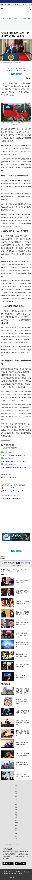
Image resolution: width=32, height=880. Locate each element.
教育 (16, 830)
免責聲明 (18, 872)
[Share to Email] (21, 74)
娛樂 (16, 833)
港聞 (24, 18)
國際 (16, 796)
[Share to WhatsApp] (19, 74)
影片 (16, 788)
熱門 (20, 18)
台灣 (2, 571)
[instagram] (3, 844)
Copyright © (5, 873)
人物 (16, 812)
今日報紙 (16, 786)
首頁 (2, 18)
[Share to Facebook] (12, 74)
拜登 (26, 569)
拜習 (20, 569)
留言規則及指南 (2, 558)
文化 (16, 820)
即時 (15, 18)
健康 (16, 817)
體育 (16, 828)
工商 (16, 838)
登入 (18, 563)
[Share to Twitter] (14, 74)
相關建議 (4, 872)
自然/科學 (16, 823)
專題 (16, 807)
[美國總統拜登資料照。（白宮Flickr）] (16, 50)
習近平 (8, 569)
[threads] (10, 844)
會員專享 (10, 18)
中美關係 (9, 571)
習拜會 (15, 569)
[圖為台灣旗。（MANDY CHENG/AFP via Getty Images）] (16, 112)
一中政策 (16, 571)
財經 (16, 799)
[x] (14, 844)
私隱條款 (25, 872)
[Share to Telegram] (17, 74)
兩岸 (29, 18)
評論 (16, 809)
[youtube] (17, 844)
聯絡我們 (11, 872)
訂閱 (28, 563)
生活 (16, 815)
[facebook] (6, 844)
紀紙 (16, 825)
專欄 (16, 804)
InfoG (16, 801)
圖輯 (16, 836)
